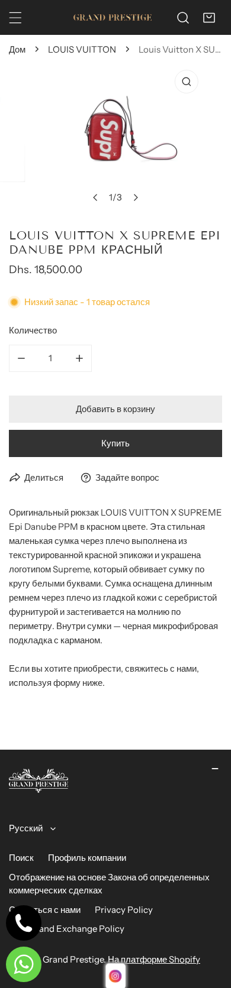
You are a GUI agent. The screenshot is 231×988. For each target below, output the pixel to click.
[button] (209, 18)
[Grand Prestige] (112, 17)
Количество (33, 330)
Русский (26, 828)
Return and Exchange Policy (66, 928)
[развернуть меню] (15, 18)
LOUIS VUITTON (82, 49)
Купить (115, 443)
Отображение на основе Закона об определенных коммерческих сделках (109, 884)
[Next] (135, 197)
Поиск (21, 857)
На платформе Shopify (154, 959)
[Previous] (96, 197)
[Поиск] (183, 18)
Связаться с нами (45, 909)
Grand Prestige (73, 959)
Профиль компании (87, 857)
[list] (115, 136)
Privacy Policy (124, 909)
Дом (17, 49)
